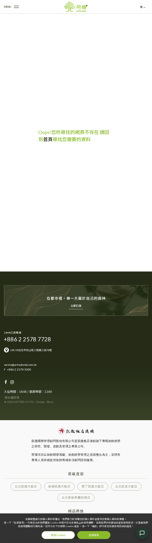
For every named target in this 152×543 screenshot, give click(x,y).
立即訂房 (76, 305)
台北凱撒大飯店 (26, 486)
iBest (50, 401)
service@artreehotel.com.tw (20, 364)
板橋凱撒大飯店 (59, 486)
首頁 (48, 139)
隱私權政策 (12, 397)
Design (40, 401)
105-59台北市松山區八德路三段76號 (31, 350)
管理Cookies (58, 535)
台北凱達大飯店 (126, 486)
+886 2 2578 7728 (27, 339)
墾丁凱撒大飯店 (93, 486)
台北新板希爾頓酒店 (76, 497)
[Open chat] (142, 533)
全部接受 (94, 535)
